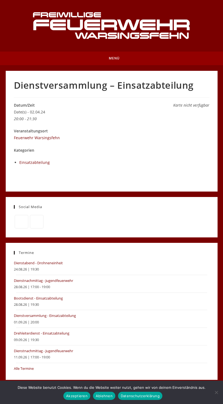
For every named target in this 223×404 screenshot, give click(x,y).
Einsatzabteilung (34, 162)
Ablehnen (104, 396)
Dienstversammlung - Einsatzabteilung (45, 315)
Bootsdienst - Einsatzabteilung (38, 298)
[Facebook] (21, 221)
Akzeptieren (77, 396)
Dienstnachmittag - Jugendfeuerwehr (43, 280)
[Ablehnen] (216, 392)
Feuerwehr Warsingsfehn (37, 137)
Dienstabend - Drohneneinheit (38, 262)
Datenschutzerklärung (140, 396)
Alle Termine (24, 368)
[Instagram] (37, 221)
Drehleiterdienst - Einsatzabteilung (41, 333)
